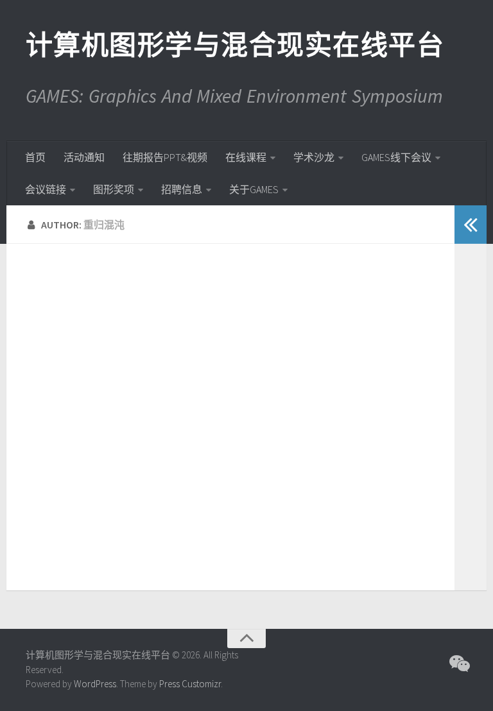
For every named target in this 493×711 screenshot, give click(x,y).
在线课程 (245, 157)
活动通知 (84, 157)
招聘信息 (181, 189)
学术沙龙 (313, 157)
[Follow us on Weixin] (458, 663)
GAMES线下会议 (396, 157)
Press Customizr (190, 684)
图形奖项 (113, 189)
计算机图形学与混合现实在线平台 (234, 45)
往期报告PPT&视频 (165, 157)
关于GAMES (254, 189)
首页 (35, 157)
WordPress (95, 684)
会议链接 (45, 189)
